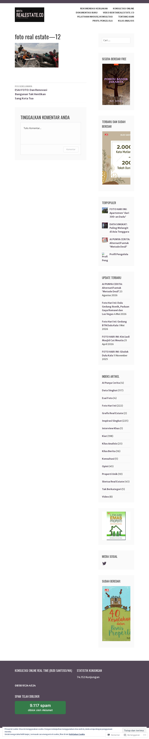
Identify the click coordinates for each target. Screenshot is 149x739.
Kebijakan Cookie (77, 734)
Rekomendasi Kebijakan (94, 8)
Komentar (70, 149)
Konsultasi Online (123, 8)
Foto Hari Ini (109, 405)
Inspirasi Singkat (112, 420)
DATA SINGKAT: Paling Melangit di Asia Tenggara (119, 228)
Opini (105, 466)
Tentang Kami (126, 16)
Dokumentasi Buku (86, 12)
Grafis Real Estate (112, 413)
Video (105, 496)
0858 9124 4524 (25, 685)
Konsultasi (108, 458)
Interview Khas (110, 428)
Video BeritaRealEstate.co (118, 12)
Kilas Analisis (126, 20)
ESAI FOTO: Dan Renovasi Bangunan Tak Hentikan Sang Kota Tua (31, 92)
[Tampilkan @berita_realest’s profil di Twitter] (105, 563)
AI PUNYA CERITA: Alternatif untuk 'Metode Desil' (120, 243)
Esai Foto (107, 398)
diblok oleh (44, 708)
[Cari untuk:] (116, 40)
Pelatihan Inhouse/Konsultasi (95, 16)
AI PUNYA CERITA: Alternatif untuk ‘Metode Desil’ (112, 288)
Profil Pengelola (103, 20)
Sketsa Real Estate (113, 481)
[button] (120, 158)
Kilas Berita (109, 451)
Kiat (104, 436)
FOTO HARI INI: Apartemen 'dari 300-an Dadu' (119, 213)
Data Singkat (110, 390)
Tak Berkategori (111, 489)
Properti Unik (110, 474)
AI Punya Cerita (111, 382)
